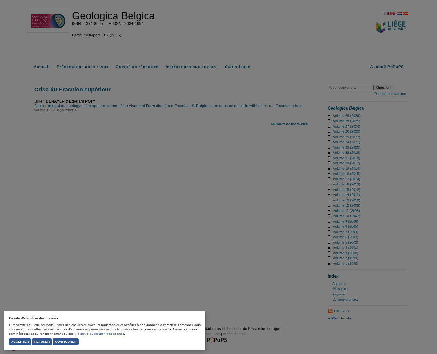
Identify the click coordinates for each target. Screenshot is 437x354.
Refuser (42, 341)
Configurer (65, 341)
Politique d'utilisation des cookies (99, 333)
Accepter (20, 341)
